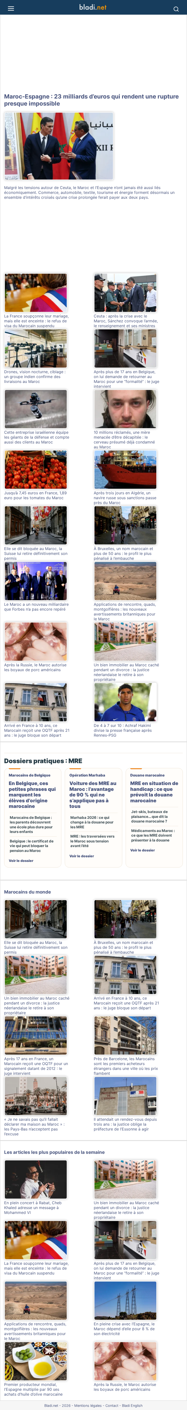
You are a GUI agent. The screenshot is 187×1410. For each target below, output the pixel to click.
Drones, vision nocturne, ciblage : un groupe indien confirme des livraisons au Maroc (34, 376)
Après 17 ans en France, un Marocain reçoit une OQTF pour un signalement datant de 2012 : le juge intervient (36, 1066)
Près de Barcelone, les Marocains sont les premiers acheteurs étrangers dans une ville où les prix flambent (126, 1066)
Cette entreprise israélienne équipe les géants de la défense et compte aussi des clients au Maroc (36, 437)
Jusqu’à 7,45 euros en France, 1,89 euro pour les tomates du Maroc (35, 495)
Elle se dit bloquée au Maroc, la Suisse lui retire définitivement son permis (35, 553)
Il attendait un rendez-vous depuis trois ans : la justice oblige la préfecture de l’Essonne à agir (125, 1124)
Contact (111, 1405)
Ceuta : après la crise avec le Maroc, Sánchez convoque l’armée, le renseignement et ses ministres (126, 321)
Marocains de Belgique (29, 775)
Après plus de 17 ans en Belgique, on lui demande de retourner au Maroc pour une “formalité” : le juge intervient (126, 379)
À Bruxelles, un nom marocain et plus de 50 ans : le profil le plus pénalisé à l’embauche (123, 553)
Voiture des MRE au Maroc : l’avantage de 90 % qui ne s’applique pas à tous (92, 795)
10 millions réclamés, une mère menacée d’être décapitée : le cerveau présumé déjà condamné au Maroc (124, 439)
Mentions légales (88, 1405)
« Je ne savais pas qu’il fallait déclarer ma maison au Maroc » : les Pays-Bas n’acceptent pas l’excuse (34, 1126)
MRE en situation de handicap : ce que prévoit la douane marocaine (154, 792)
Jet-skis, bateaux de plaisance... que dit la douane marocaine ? (149, 816)
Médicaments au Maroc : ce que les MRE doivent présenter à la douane (153, 835)
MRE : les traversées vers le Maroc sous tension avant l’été (92, 841)
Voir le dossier (21, 861)
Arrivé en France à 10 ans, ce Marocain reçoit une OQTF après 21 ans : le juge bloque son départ (36, 730)
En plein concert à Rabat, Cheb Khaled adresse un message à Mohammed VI (33, 1207)
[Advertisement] (93, 54)
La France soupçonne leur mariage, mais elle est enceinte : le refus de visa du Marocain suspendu (36, 321)
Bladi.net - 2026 (57, 1405)
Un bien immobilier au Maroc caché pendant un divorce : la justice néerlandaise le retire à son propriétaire (126, 672)
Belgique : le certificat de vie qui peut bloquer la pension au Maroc (32, 846)
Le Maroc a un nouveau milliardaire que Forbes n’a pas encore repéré (36, 607)
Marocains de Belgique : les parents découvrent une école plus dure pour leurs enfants (31, 824)
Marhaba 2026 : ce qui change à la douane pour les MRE (91, 822)
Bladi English (132, 1405)
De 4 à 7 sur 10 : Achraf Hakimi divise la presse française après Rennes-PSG (123, 730)
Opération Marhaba (87, 775)
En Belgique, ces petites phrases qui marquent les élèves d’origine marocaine (32, 795)
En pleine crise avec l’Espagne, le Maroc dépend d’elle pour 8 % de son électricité (124, 1328)
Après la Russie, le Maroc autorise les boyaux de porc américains (35, 667)
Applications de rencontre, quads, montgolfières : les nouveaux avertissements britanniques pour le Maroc (125, 611)
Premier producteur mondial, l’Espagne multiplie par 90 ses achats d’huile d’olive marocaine (33, 1389)
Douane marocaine (147, 775)
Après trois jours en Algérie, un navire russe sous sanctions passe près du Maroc (125, 497)
